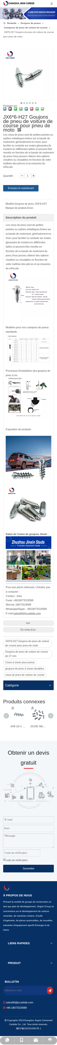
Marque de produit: (16, 208)
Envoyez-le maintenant (21, 188)
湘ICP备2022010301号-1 (28, 1028)
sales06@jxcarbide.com (19, 1002)
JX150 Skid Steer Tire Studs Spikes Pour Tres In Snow (38, 726)
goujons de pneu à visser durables (24, 668)
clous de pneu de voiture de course (24, 674)
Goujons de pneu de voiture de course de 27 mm (26, 653)
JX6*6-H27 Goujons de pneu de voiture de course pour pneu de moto (27, 643)
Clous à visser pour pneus (20, 662)
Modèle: (10, 203)
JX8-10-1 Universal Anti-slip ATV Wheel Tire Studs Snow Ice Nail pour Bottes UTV (18, 726)
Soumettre (28, 868)
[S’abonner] (50, 990)
